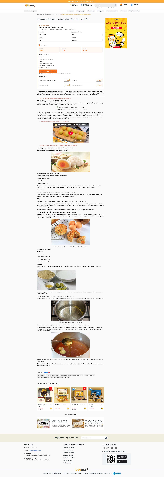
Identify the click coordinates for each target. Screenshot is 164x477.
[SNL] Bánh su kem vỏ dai (60, 404)
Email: (33, 450)
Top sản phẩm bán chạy (48, 383)
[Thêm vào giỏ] (51, 408)
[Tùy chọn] (85, 408)
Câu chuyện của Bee (112, 11)
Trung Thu (100, 11)
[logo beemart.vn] (82, 469)
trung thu (67, 377)
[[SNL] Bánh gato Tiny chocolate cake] (45, 395)
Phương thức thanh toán (69, 457)
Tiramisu (103, 7)
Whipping (98, 7)
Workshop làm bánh (134, 11)
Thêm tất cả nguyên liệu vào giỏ (48, 71)
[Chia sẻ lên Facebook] (45, 372)
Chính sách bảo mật (68, 463)
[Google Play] (122, 461)
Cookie (108, 7)
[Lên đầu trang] (161, 475)
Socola (112, 7)
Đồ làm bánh (91, 11)
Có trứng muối (44, 45)
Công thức (123, 11)
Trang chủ (70, 11)
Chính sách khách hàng (68, 447)
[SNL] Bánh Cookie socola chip (79, 404)
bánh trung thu (41, 375)
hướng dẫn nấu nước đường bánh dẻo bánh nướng (71, 375)
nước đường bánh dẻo (89, 375)
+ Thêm (67, 80)
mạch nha (43, 259)
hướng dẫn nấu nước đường (52, 375)
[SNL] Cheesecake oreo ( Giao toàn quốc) (96, 405)
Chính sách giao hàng (68, 450)
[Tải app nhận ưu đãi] (116, 33)
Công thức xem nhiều (70, 414)
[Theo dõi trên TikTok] (107, 448)
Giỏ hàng (124, 4)
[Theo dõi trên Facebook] (115, 448)
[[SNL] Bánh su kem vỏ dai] (62, 395)
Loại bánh (41, 32)
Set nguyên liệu (80, 11)
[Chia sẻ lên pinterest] (49, 372)
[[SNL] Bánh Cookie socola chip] (79, 395)
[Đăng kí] (105, 438)
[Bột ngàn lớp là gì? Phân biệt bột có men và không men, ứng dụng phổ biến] (78, 423)
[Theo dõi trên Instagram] (111, 448)
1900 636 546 (75, 5)
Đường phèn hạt (42, 175)
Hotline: (31, 447)
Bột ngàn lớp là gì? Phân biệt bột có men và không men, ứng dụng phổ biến (93, 421)
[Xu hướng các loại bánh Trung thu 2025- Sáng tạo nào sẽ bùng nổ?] (43, 423)
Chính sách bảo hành (68, 455)
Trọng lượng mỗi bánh (76, 32)
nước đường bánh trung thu (57, 377)
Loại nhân (73, 37)
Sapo (111, 473)
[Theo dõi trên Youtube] (103, 448)
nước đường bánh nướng (43, 377)
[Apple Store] (122, 457)
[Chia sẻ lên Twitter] (47, 372)
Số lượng (41, 37)
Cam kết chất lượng (68, 460)
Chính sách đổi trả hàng (68, 452)
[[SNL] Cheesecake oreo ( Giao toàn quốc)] (96, 395)
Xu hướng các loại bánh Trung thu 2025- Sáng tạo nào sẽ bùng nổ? (59, 421)
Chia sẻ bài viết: (40, 372)
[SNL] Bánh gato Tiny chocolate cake (45, 405)
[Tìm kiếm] (115, 5)
